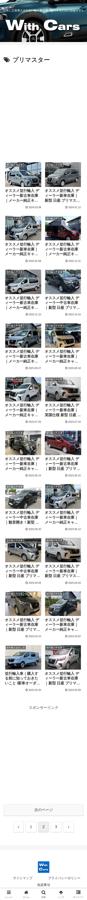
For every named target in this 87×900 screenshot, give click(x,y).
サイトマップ (22, 878)
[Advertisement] (43, 111)
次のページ (43, 810)
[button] (78, 683)
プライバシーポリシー (64, 878)
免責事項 (43, 885)
